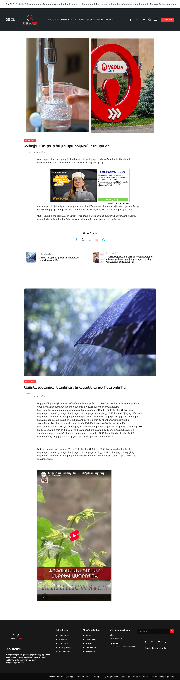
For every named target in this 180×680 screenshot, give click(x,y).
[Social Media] (131, 20)
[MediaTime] (30, 19)
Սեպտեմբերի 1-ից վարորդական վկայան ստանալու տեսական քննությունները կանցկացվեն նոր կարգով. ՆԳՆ (91, 4)
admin (28, 394)
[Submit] (172, 631)
